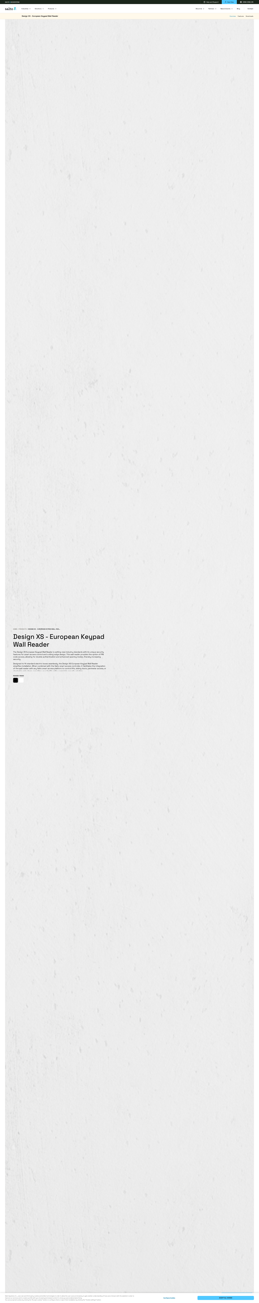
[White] (21, 680)
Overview (233, 16)
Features (241, 16)
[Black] (15, 680)
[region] (129, 1298)
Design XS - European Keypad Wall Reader (40, 16)
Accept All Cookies (225, 1298)
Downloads (249, 16)
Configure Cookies (169, 1298)
